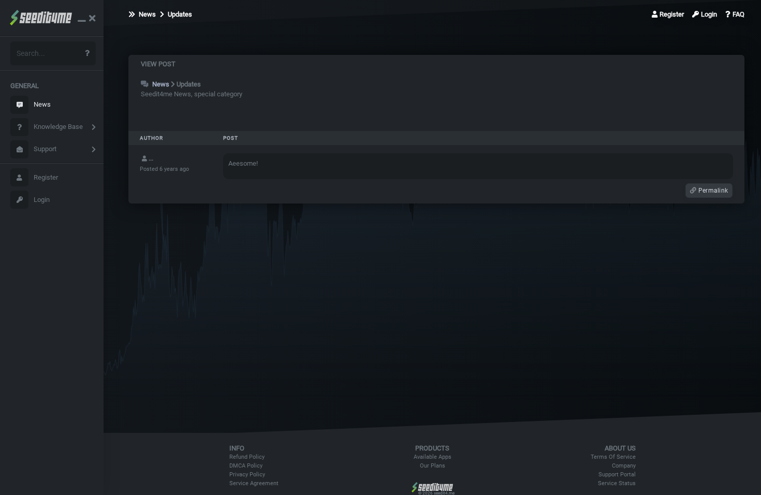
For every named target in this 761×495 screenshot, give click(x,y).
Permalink (712, 190)
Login (42, 199)
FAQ (738, 14)
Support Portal (617, 474)
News (42, 104)
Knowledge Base (58, 126)
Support (45, 149)
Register (46, 177)
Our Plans (432, 465)
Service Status (617, 483)
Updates (179, 14)
